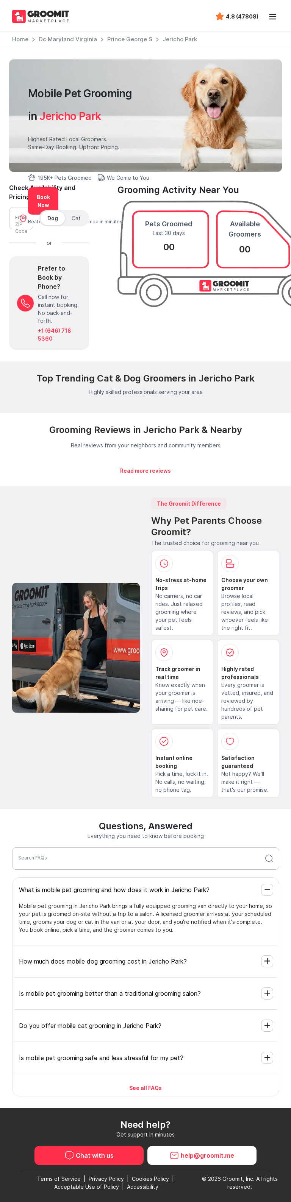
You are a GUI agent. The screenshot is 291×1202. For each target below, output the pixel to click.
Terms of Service (59, 1179)
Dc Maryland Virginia (68, 39)
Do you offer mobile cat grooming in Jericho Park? (90, 1025)
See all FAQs (145, 1088)
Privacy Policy (106, 1179)
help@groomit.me (207, 1155)
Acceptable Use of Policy (86, 1186)
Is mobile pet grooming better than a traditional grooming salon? (110, 993)
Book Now (43, 201)
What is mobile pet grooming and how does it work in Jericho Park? (114, 890)
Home (20, 39)
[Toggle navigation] (272, 16)
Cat (76, 218)
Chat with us (95, 1155)
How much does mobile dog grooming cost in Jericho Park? (103, 961)
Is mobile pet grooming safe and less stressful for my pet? (101, 1058)
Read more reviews (145, 470)
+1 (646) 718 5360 (54, 334)
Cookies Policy (150, 1179)
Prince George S (129, 39)
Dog (52, 218)
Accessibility (142, 1186)
